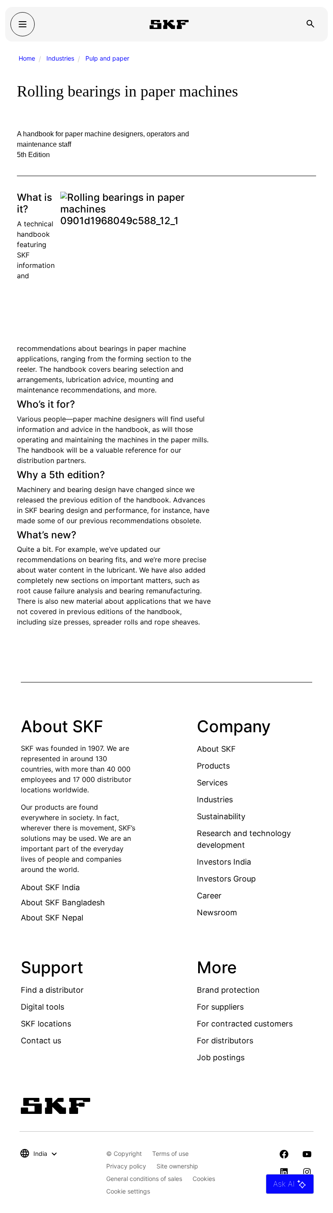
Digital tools (42, 1006)
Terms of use (170, 1153)
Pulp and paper (107, 58)
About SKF (216, 748)
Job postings (221, 1057)
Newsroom (217, 912)
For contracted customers (245, 1023)
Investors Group (226, 878)
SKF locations (46, 1023)
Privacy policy (126, 1166)
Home (27, 58)
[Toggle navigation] (22, 24)
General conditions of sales (144, 1178)
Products (213, 765)
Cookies (204, 1178)
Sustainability (221, 816)
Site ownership (177, 1166)
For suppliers (220, 1006)
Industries (60, 58)
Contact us (41, 1040)
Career (209, 895)
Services (212, 782)
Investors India (224, 861)
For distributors (225, 1040)
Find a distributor (52, 989)
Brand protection (228, 989)
